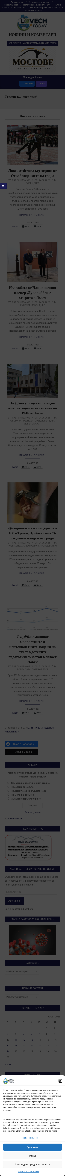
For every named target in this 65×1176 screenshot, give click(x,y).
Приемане (32, 1147)
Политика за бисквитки (28, 1171)
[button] (60, 1080)
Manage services (30, 1138)
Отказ (32, 1155)
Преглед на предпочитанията (32, 1164)
